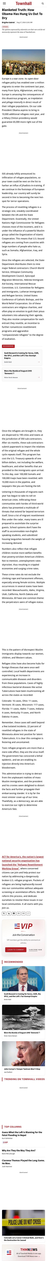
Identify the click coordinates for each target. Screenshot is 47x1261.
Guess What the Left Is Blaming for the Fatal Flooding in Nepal (22, 1134)
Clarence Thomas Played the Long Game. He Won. (23, 1162)
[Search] (42, 3)
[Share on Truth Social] (9, 913)
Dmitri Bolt (7, 999)
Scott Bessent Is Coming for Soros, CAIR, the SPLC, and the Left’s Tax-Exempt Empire (22, 995)
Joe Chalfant (8, 1072)
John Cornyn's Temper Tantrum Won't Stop (22, 1069)
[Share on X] (4, 913)
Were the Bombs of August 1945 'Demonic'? (22, 1032)
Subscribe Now (35, 950)
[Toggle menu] (4, 3)
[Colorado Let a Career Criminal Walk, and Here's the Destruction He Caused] (23, 1222)
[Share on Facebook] (14, 913)
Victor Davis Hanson (10, 1036)
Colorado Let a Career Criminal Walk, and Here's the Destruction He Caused (24, 1239)
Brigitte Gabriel (8, 22)
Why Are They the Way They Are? (18, 1150)
